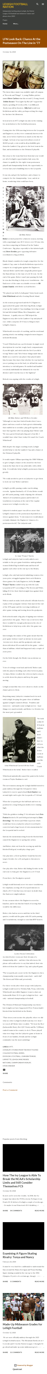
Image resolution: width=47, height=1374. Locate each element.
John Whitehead (28, 1056)
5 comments (15, 1281)
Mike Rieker (24, 1059)
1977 (11, 1047)
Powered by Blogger (25, 1365)
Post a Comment (10, 1090)
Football (16, 1056)
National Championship (13, 1063)
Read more (39, 1211)
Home (5, 24)
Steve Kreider (9, 1066)
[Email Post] (4, 1070)
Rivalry (27, 1063)
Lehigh (15, 1059)
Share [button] (5, 1073)
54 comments (16, 1211)
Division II (7, 1056)
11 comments (16, 1352)
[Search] (37, 4)
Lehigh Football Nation (15, 5)
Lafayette (7, 1059)
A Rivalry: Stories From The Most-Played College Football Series (20, 1051)
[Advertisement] (23, 1115)
